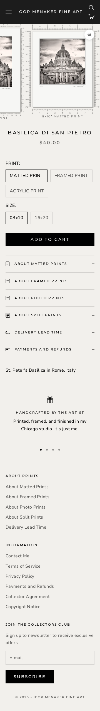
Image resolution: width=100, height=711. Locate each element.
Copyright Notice (23, 607)
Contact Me (17, 556)
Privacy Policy (20, 576)
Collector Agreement (28, 597)
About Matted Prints (27, 487)
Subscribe (30, 676)
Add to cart (50, 239)
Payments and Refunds (30, 586)
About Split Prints (24, 517)
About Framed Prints (27, 497)
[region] (50, 418)
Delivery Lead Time (26, 527)
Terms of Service (23, 566)
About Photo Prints (26, 507)
